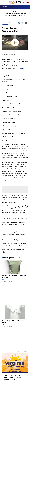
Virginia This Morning (7, 23)
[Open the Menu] (2, 2)
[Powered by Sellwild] (25, 351)
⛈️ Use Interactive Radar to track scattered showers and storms (15, 14)
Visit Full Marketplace (23, 257)
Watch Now (25, 2)
